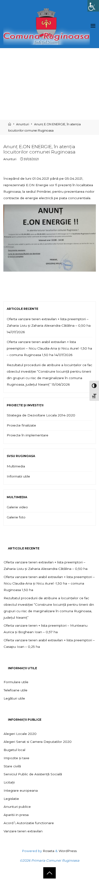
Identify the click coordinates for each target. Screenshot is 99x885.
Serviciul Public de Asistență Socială (33, 774)
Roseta (48, 851)
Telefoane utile (15, 690)
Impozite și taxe (16, 758)
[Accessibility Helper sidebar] (93, 6)
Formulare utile (16, 682)
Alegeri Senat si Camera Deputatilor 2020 (38, 742)
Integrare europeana (21, 790)
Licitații (9, 782)
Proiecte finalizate (21, 425)
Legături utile (14, 698)
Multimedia (16, 466)
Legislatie (11, 799)
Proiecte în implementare (27, 435)
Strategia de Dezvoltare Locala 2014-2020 (41, 415)
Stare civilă (12, 766)
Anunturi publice (17, 807)
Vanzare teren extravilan (23, 831)
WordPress (68, 851)
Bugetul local (14, 750)
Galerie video (17, 507)
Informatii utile (18, 476)
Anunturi (22, 124)
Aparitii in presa (16, 815)
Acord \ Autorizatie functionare (29, 823)
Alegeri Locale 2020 (20, 734)
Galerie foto (16, 517)
